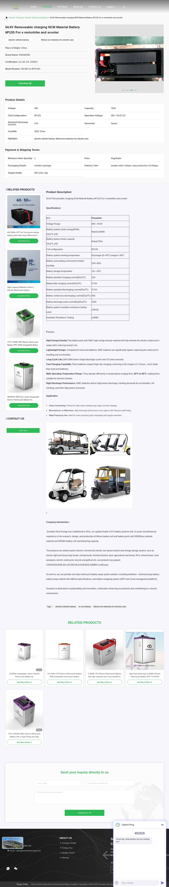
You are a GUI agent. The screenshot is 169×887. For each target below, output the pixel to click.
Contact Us (94, 6)
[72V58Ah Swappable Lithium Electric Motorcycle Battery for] (24, 650)
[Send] (162, 883)
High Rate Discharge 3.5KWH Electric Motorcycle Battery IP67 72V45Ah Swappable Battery (144, 675)
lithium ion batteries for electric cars (109, 606)
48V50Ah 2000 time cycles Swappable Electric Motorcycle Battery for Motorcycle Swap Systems (23, 400)
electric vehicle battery (65, 606)
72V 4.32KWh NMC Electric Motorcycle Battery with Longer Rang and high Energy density (24, 735)
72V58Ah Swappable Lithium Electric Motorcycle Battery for (24, 675)
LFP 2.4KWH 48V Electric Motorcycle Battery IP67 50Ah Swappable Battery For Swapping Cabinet (23, 345)
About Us (78, 6)
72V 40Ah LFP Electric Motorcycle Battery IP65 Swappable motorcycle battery (64, 675)
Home (33, 6)
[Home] (15, 7)
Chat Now (23, 83)
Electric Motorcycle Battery (36, 17)
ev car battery (85, 606)
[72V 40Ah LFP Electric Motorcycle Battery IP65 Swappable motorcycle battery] (64, 650)
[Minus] (162, 824)
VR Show (62, 6)
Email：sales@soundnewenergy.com (25, 851)
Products (47, 6)
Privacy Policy (22, 884)
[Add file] (117, 883)
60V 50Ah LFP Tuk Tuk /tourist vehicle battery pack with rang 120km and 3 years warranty (23, 235)
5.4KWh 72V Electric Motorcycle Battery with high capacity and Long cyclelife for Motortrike (104, 675)
